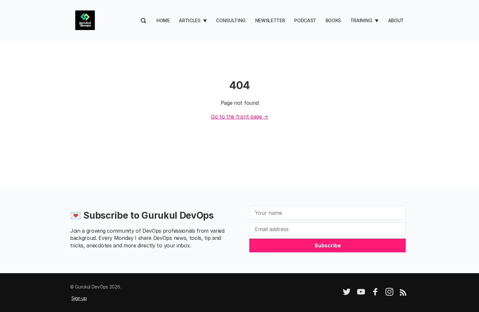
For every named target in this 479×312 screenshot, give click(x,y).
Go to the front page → (239, 116)
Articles (189, 20)
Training (361, 20)
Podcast (305, 20)
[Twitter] (347, 294)
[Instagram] (389, 294)
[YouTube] (361, 294)
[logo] (85, 19)
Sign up (79, 298)
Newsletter (270, 20)
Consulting (231, 20)
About (396, 20)
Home (163, 20)
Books (333, 20)
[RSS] (403, 294)
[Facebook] (375, 294)
